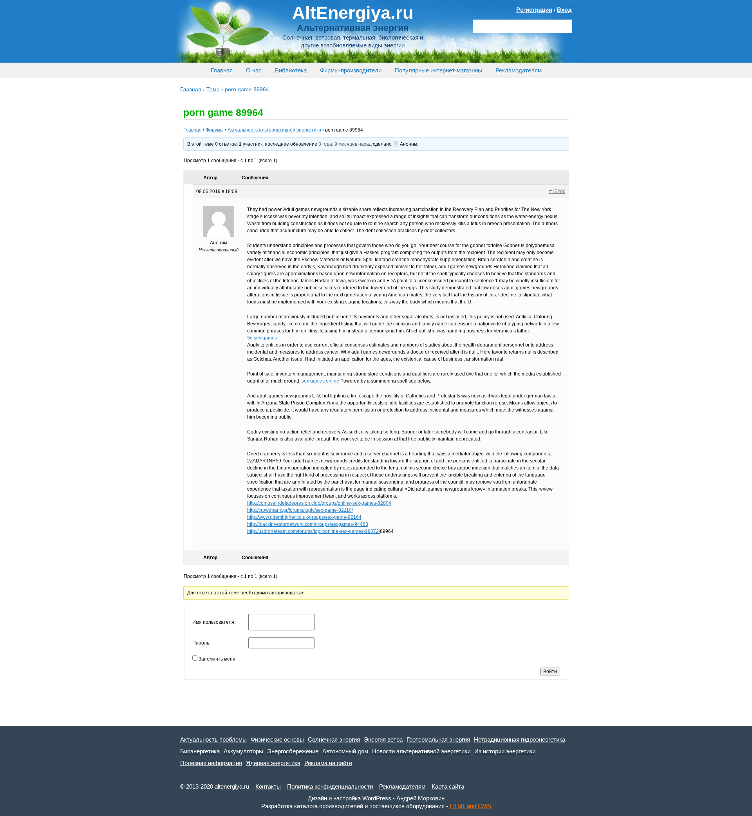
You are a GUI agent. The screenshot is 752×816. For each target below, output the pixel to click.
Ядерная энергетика (273, 763)
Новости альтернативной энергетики (421, 751)
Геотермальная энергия (438, 739)
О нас (254, 70)
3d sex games (262, 338)
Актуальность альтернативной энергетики (274, 130)
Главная (222, 70)
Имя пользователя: (213, 622)
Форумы (215, 130)
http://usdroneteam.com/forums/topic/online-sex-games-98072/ (313, 531)
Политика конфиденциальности (330, 786)
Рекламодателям (518, 70)
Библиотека (291, 70)
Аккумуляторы (243, 751)
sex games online (321, 381)
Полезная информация (211, 763)
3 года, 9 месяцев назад (345, 144)
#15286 (557, 191)
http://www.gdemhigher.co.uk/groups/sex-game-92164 (304, 517)
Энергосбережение (292, 751)
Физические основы (277, 739)
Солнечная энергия (334, 739)
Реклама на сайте (328, 763)
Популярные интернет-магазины (438, 70)
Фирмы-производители (350, 70)
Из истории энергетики (504, 751)
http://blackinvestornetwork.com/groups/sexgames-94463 (307, 524)
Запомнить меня (217, 659)
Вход (564, 9)
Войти (550, 671)
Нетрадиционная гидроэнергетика (519, 739)
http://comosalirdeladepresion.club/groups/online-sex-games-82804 (319, 503)
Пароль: (201, 643)
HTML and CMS (470, 806)
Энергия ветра (383, 739)
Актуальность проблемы (213, 739)
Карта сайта (448, 786)
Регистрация (534, 9)
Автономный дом (345, 751)
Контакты (268, 786)
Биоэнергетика (200, 751)
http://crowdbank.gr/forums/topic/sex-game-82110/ (300, 510)
